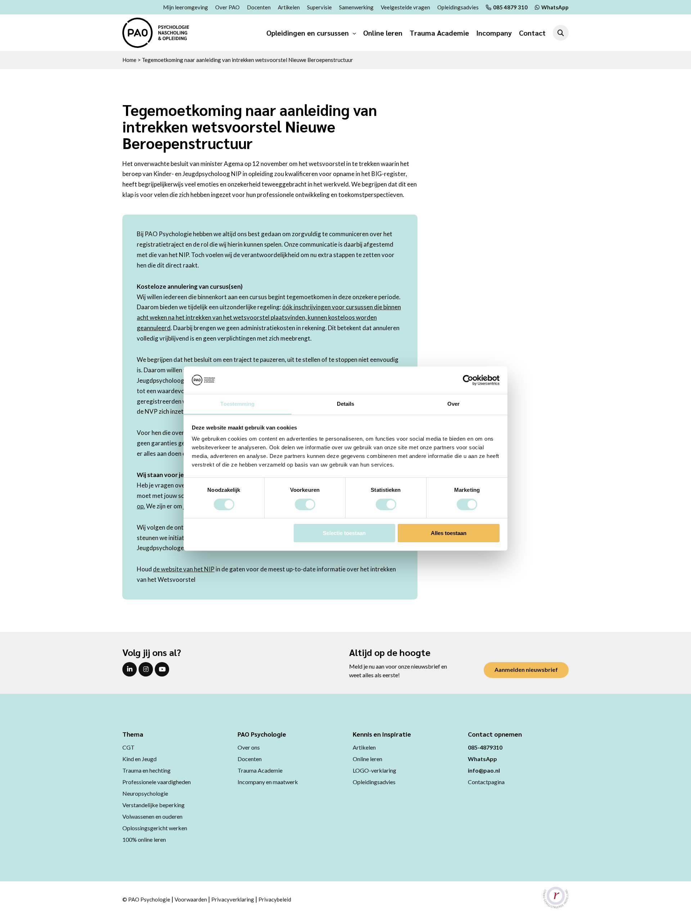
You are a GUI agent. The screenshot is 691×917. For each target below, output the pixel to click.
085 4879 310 (510, 7)
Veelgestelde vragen (405, 7)
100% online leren (144, 839)
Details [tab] (345, 404)
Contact (532, 32)
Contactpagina (486, 781)
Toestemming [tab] (237, 404)
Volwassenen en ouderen (152, 816)
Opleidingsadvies (458, 7)
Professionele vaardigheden (156, 781)
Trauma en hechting (146, 770)
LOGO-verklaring (374, 770)
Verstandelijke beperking (153, 804)
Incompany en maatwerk (268, 781)
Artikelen (289, 7)
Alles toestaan (448, 533)
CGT (128, 747)
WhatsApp (555, 7)
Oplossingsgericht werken (154, 827)
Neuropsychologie (145, 793)
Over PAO (227, 7)
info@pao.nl (484, 770)
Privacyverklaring (232, 899)
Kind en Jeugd (139, 758)
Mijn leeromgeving (185, 7)
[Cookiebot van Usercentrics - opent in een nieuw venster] (468, 380)
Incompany (494, 32)
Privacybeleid (274, 899)
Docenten (259, 7)
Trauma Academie (439, 32)
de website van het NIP (183, 569)
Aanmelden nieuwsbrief (526, 669)
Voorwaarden (191, 899)
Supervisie (319, 7)
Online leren (382, 32)
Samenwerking (356, 7)
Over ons (249, 747)
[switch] (305, 504)
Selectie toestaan (344, 533)
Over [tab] (453, 404)
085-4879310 (485, 747)
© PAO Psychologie (146, 899)
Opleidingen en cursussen (307, 32)
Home (129, 60)
